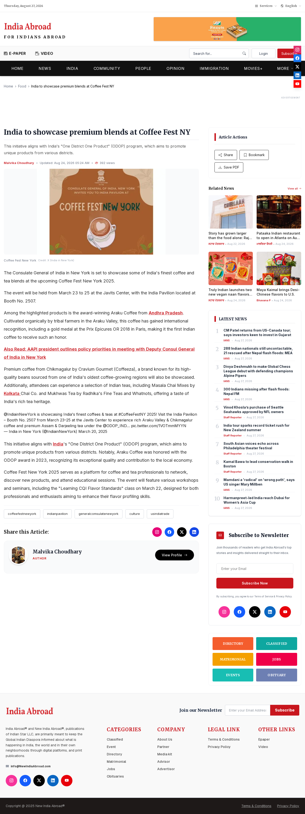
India (72, 68)
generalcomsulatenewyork (98, 514)
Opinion (175, 68)
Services (266, 6)
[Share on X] (182, 532)
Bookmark (257, 155)
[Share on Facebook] (169, 532)
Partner (163, 747)
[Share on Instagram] (157, 532)
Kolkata (12, 393)
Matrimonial (233, 659)
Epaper (264, 739)
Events (233, 675)
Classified (276, 644)
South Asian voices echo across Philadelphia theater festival (251, 445)
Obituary (277, 675)
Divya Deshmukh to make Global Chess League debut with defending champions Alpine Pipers (258, 371)
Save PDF (231, 167)
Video (263, 747)
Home (17, 68)
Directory (233, 644)
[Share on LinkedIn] (194, 532)
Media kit (164, 754)
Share (228, 155)
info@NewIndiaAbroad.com (31, 766)
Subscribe (289, 53)
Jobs (276, 659)
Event (111, 747)
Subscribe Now (255, 583)
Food (22, 86)
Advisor (163, 761)
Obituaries (115, 776)
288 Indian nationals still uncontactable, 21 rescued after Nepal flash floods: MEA (258, 350)
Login (263, 53)
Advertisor (166, 769)
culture (134, 514)
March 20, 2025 (92, 431)
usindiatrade (160, 514)
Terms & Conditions (224, 739)
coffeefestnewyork (22, 514)
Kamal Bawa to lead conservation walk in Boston (258, 464)
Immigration (214, 68)
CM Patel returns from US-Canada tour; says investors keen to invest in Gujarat (257, 332)
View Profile (172, 555)
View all (293, 188)
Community (107, 68)
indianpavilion (57, 514)
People (143, 68)
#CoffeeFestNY (132, 414)
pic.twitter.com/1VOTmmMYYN (158, 425)
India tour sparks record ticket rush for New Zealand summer (257, 427)
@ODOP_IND (115, 425)
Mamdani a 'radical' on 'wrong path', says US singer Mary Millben (259, 482)
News (45, 68)
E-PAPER (17, 53)
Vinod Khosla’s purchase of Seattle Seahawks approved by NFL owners (254, 409)
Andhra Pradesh (166, 312)
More (283, 68)
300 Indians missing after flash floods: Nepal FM (257, 391)
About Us (164, 739)
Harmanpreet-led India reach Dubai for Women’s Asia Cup (257, 500)
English (291, 6)
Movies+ (253, 68)
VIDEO (47, 53)
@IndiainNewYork (20, 414)
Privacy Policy (219, 747)
